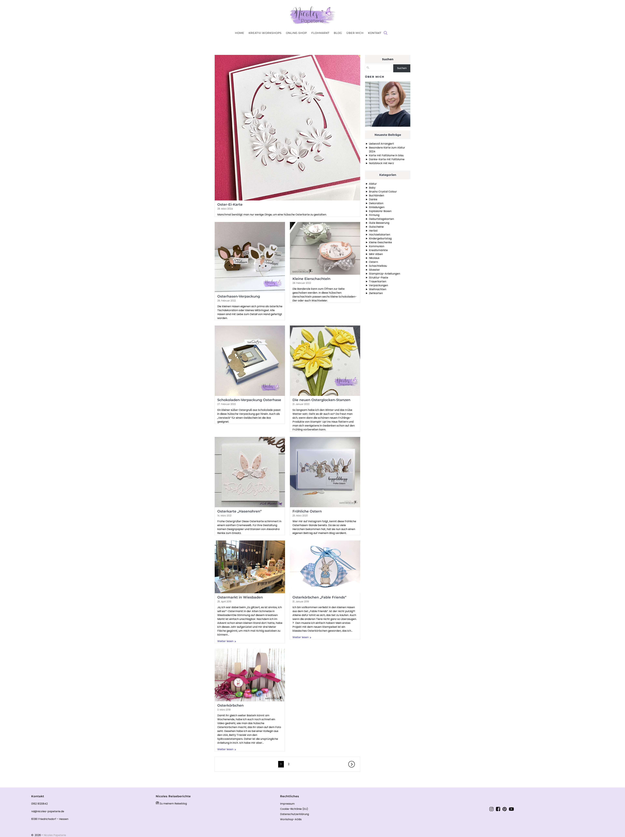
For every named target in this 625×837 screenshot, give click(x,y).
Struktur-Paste (378, 277)
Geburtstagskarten (381, 219)
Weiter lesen (225, 641)
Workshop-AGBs (291, 819)
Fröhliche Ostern (307, 511)
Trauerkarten (377, 281)
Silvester (374, 270)
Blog (338, 33)
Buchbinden (376, 195)
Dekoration (376, 203)
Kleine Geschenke (380, 242)
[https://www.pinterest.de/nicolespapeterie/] (504, 809)
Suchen (387, 59)
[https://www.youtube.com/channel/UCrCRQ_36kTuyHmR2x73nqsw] (511, 809)
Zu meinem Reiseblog (173, 803)
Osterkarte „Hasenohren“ (239, 511)
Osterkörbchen (230, 705)
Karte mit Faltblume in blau (386, 155)
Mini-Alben (376, 254)
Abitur (373, 184)
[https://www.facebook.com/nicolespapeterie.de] (498, 809)
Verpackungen (378, 285)
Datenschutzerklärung (294, 814)
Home (239, 33)
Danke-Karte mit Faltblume (386, 159)
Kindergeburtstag (380, 238)
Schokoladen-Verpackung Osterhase (249, 400)
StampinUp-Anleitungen (384, 274)
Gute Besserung (379, 223)
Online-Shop (296, 33)
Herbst (373, 231)
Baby (372, 188)
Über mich (355, 33)
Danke (373, 199)
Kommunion (376, 246)
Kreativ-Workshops (265, 33)
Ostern (373, 262)
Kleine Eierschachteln (311, 279)
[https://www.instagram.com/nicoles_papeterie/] (491, 809)
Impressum (287, 804)
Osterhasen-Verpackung (238, 296)
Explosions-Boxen (380, 211)
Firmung (374, 215)
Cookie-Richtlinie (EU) (294, 809)
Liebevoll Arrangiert (381, 144)
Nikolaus (374, 258)
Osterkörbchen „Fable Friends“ (319, 597)
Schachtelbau (378, 266)
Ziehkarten (376, 293)
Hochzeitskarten (379, 234)
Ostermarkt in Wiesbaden (240, 597)
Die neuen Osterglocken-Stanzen (321, 400)
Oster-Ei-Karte (230, 204)
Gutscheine (376, 227)
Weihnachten (377, 289)
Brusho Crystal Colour (383, 191)
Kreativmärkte (378, 250)
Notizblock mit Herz (381, 163)
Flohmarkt (320, 33)
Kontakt (374, 33)
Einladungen (376, 207)
